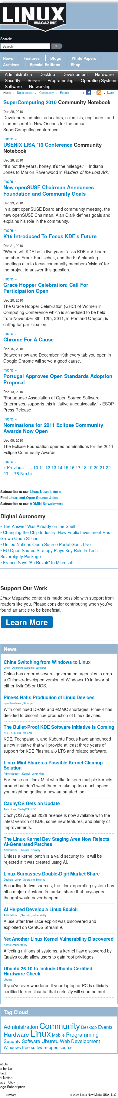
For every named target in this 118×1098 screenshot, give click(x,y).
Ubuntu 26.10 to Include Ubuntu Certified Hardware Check (48, 971)
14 (59, 467)
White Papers (84, 58)
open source (61, 1047)
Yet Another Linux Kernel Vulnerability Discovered (58, 939)
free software (35, 1047)
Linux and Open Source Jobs (33, 497)
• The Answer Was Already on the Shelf (37, 526)
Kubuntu (16, 733)
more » (10, 139)
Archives (11, 64)
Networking (40, 86)
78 (16, 473)
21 (102, 467)
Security (35, 850)
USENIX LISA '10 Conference (38, 144)
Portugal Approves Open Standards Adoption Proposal (57, 379)
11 (41, 467)
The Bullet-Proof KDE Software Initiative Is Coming (59, 727)
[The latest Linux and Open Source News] (98, 92)
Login (110, 92)
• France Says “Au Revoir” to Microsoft (37, 562)
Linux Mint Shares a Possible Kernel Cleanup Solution (53, 765)
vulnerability (39, 915)
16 (72, 467)
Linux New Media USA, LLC (98, 1095)
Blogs (55, 58)
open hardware (12, 703)
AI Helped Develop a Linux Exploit (41, 909)
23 (5, 473)
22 (108, 467)
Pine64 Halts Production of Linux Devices (49, 697)
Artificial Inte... (11, 850)
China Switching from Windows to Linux (47, 662)
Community (59, 1025)
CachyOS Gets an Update (32, 803)
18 (84, 467)
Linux (7, 667)
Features (32, 58)
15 (66, 467)
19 (90, 467)
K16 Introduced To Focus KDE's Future (50, 236)
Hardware (16, 1034)
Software (13, 86)
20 (96, 467)
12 (47, 467)
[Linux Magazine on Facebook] (88, 92)
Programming (61, 80)
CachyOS (23, 809)
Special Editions (45, 64)
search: (6, 38)
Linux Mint (38, 773)
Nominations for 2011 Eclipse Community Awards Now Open (53, 427)
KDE (6, 733)
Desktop (8, 879)
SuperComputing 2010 (30, 102)
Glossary (11, 1094)
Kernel (26, 773)
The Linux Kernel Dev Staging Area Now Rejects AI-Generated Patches (57, 841)
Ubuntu (8, 979)
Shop (75, 64)
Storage (28, 703)
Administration (12, 773)
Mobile (58, 1035)
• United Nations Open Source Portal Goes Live (45, 544)
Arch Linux (10, 809)
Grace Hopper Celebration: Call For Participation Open (45, 287)
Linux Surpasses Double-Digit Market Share (52, 873)
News (8, 58)
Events (105, 1026)
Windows (41, 667)
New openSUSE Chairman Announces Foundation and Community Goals (48, 190)
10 (35, 467)
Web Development (80, 1041)
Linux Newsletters (45, 491)
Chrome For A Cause (28, 339)
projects (27, 733)
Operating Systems (99, 80)
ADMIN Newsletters (47, 503)
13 (53, 467)
